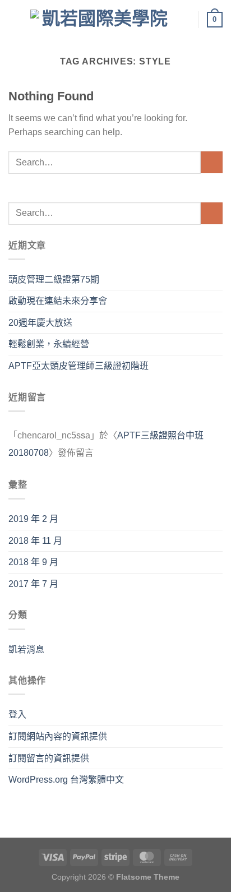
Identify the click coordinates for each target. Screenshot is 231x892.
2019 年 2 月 (33, 519)
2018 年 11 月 (35, 541)
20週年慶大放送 (40, 322)
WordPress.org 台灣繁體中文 (66, 779)
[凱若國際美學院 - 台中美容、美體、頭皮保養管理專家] (100, 20)
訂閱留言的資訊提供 (48, 758)
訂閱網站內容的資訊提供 (57, 736)
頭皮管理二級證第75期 (53, 279)
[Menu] (15, 19)
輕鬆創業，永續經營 (48, 344)
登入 (17, 714)
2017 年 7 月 (33, 584)
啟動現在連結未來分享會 (57, 301)
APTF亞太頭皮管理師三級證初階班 (78, 366)
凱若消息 (26, 649)
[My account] (184, 19)
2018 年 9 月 (33, 562)
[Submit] (212, 162)
